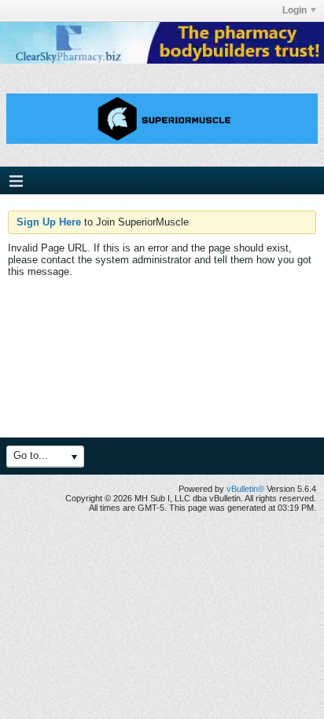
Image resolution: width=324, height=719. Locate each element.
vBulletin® (245, 488)
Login (294, 10)
